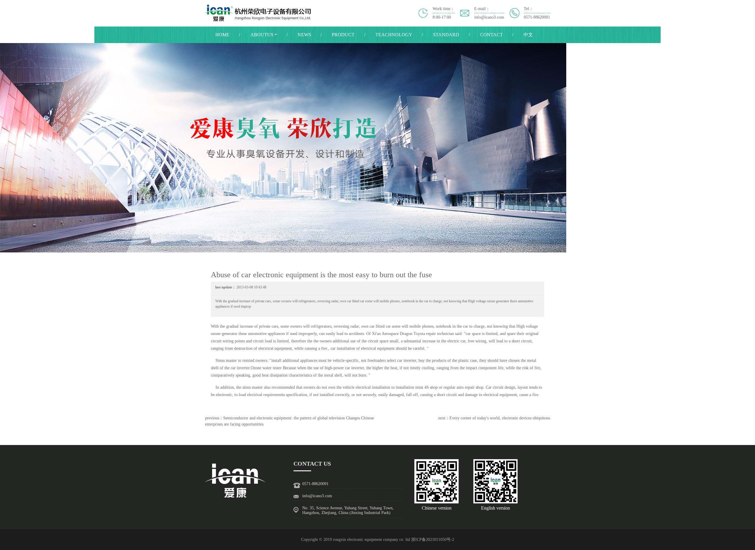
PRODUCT (343, 34)
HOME (222, 34)
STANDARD (446, 34)
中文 (528, 34)
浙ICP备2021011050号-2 (432, 539)
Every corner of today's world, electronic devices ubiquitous (499, 418)
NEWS (304, 34)
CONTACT (491, 34)
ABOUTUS (261, 34)
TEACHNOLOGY (393, 34)
